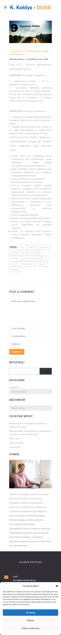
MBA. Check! (14, 438)
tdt (45, 258)
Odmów (30, 620)
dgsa (32, 247)
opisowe (15, 258)
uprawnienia (26, 264)
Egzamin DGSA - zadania (38, 51)
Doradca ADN (15, 447)
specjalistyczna (31, 258)
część (22, 247)
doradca (44, 247)
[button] (56, 586)
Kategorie (14, 387)
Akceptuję (30, 612)
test (13, 264)
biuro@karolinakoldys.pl (24, 580)
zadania (41, 264)
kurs (27, 253)
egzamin (15, 253)
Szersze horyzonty (16, 443)
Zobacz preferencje (30, 628)
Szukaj (46, 371)
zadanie (15, 269)
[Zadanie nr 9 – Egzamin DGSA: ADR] (30, 32)
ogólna (38, 253)
